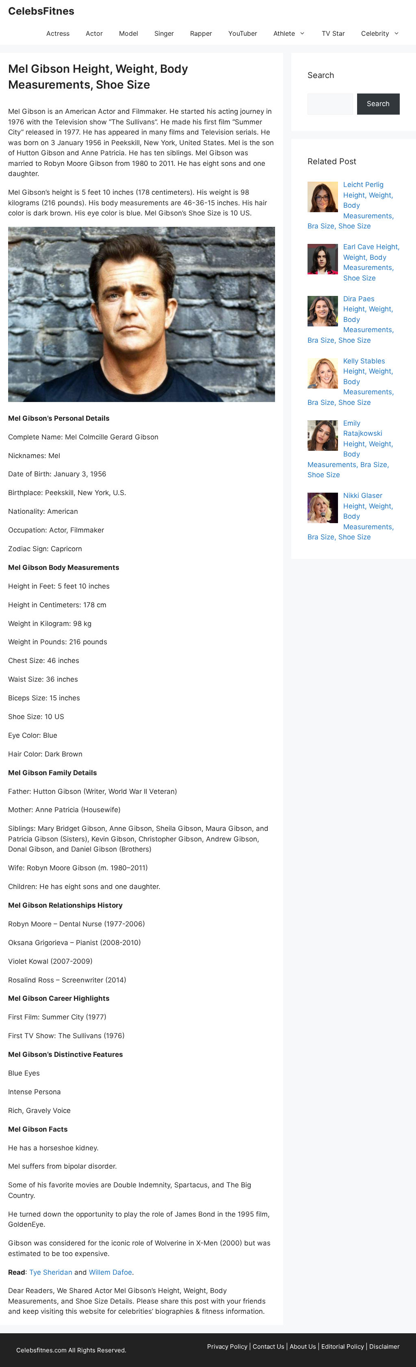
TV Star (333, 33)
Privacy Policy (227, 1346)
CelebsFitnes (41, 11)
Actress (57, 33)
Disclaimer (384, 1346)
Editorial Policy (342, 1346)
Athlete (284, 33)
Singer (164, 33)
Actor (94, 33)
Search (378, 104)
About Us (303, 1346)
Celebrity (375, 33)
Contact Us (268, 1346)
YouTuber (242, 33)
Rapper (201, 33)
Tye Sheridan (50, 1272)
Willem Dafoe (110, 1272)
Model (128, 33)
